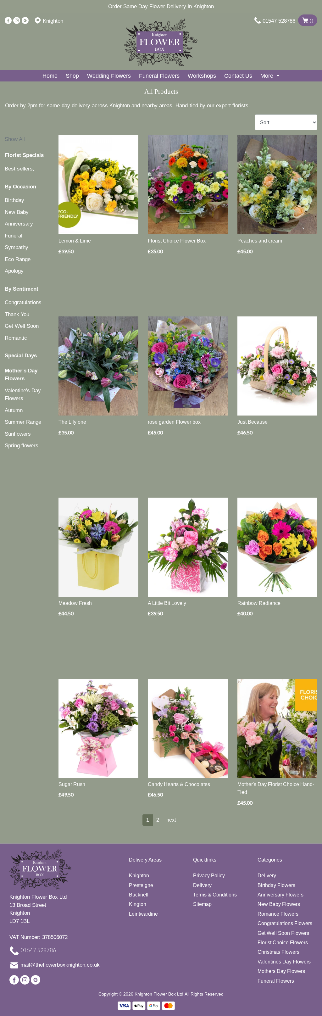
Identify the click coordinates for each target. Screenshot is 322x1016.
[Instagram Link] (16, 21)
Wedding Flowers (109, 76)
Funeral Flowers (159, 76)
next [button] (171, 820)
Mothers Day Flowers (281, 971)
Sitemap (202, 904)
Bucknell (138, 894)
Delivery (202, 885)
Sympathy (16, 247)
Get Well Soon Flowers (283, 933)
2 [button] (157, 820)
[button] (161, 861)
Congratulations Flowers (285, 923)
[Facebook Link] (8, 21)
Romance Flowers (278, 914)
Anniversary (19, 224)
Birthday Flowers (276, 885)
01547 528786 (279, 21)
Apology (14, 271)
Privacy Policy (209, 875)
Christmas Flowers (278, 952)
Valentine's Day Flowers (23, 395)
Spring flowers (21, 446)
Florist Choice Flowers (283, 942)
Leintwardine (143, 914)
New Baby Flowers (279, 904)
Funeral (13, 236)
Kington (137, 904)
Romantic (16, 338)
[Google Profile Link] (25, 21)
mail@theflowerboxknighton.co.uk (60, 965)
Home (50, 76)
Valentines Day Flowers (284, 961)
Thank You (17, 314)
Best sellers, (19, 169)
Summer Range (23, 422)
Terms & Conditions (215, 894)
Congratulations (23, 302)
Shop (72, 76)
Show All (15, 139)
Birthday (14, 200)
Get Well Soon (22, 326)
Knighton (139, 875)
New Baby (17, 212)
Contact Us (238, 76)
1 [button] (147, 820)
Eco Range (18, 259)
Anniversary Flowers (280, 894)
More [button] (267, 76)
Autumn (14, 410)
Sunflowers (18, 434)
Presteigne (141, 885)
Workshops (202, 76)
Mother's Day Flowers (21, 375)
